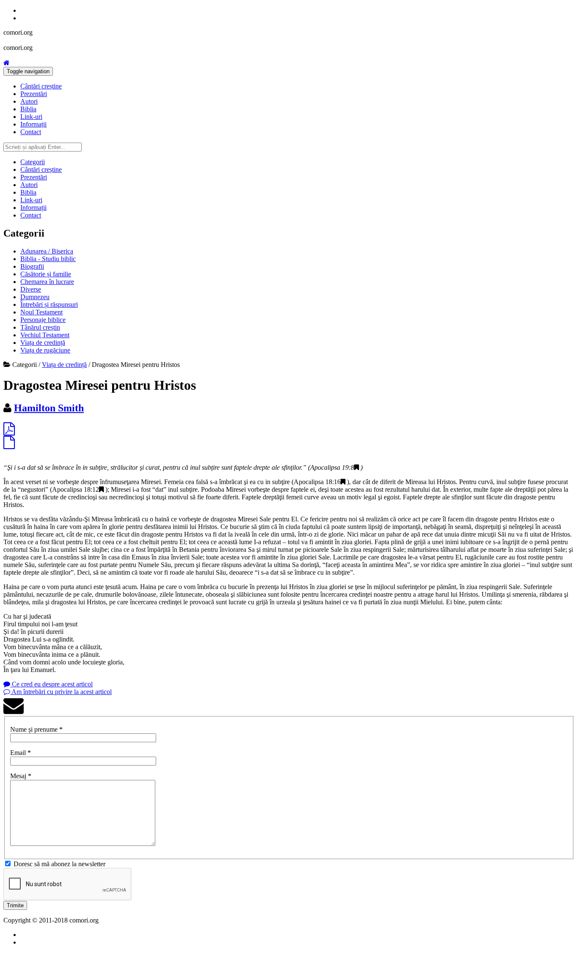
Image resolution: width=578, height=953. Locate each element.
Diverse (30, 289)
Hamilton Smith (49, 407)
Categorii (32, 161)
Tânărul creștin (40, 327)
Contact (30, 131)
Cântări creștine (41, 86)
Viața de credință (42, 342)
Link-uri (31, 116)
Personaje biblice (43, 319)
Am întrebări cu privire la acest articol (61, 691)
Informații (33, 124)
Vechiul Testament (44, 335)
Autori (29, 101)
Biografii (32, 266)
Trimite (15, 905)
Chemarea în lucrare (47, 281)
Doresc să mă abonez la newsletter (59, 864)
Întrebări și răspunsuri (49, 304)
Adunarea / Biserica (46, 251)
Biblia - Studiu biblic (48, 258)
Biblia (28, 109)
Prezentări (33, 93)
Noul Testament (41, 312)
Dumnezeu (35, 296)
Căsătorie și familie (45, 274)
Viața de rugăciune (45, 350)
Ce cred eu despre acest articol (51, 684)
